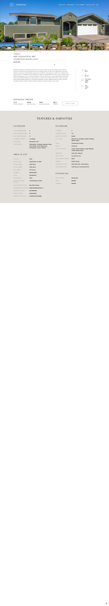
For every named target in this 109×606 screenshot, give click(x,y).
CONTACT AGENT (70, 103)
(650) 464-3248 (31, 104)
